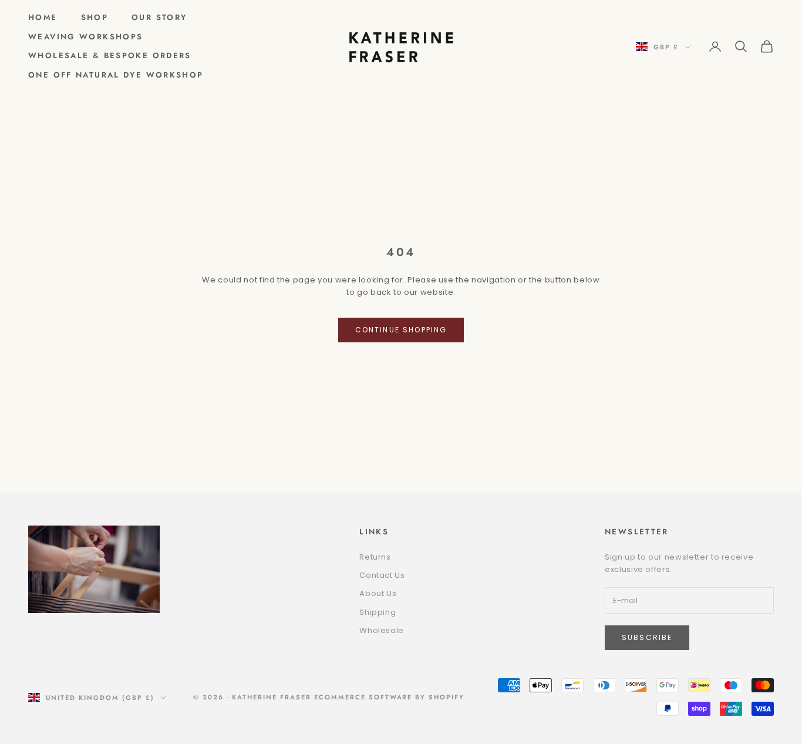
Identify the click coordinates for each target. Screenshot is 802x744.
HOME (43, 17)
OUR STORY (159, 17)
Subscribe (647, 637)
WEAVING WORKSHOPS (85, 36)
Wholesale (381, 630)
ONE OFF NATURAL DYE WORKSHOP (116, 74)
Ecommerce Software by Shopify (389, 697)
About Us (377, 593)
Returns (375, 557)
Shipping (377, 612)
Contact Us (382, 575)
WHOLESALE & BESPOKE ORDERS (109, 55)
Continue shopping (401, 330)
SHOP (95, 17)
